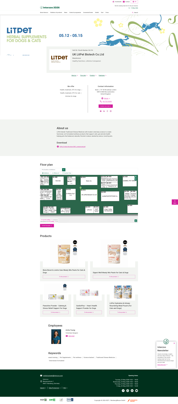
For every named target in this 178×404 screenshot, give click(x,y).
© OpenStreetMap (46, 219)
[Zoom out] (135, 179)
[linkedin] (104, 111)
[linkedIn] (132, 390)
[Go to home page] (51, 5)
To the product (63, 276)
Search (135, 12)
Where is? (56, 173)
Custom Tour (67, 173)
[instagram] (111, 111)
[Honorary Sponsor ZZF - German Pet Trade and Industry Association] (53, 399)
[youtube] (101, 111)
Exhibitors (46, 173)
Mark (175, 202)
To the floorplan (46, 225)
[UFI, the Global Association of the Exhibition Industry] (62, 399)
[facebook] (107, 111)
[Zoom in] (135, 176)
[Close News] (166, 342)
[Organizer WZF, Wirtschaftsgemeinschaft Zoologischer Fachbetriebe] (44, 399)
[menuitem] (45, 13)
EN (134, 2)
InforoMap (51, 221)
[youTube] (136, 390)
